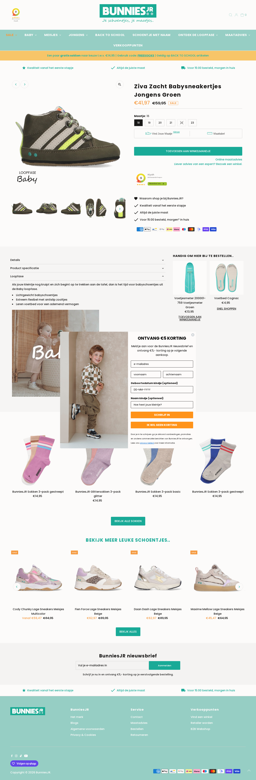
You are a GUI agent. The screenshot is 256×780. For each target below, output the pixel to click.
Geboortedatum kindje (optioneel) (154, 383)
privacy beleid (147, 443)
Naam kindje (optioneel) (147, 398)
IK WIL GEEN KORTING (162, 425)
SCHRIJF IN (162, 415)
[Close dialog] (193, 335)
